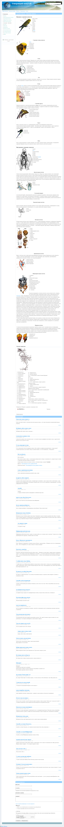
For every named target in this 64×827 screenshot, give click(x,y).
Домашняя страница (20, 792)
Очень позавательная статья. (23, 773)
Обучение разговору (7, 21)
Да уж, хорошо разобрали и (22, 505)
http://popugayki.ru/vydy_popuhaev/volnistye (34, 465)
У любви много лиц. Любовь (23, 561)
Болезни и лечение (12, 11)
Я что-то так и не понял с (22, 698)
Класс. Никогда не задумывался (24, 540)
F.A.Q (27, 11)
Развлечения (22, 11)
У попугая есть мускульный (23, 682)
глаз (30, 41)
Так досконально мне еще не (23, 614)
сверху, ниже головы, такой (24, 631)
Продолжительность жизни (8, 17)
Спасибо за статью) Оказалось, (23, 724)
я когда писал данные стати (23, 436)
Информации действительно (23, 531)
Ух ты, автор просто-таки (22, 445)
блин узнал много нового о (22, 419)
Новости (17, 11)
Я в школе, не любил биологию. (24, 571)
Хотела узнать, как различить (23, 638)
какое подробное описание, (23, 690)
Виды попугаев (5, 11)
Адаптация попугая (7, 18)
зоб (33, 150)
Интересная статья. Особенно (23, 513)
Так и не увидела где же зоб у (23, 623)
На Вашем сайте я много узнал (23, 428)
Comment (18, 796)
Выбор (5, 15)
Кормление (6, 27)
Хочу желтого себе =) (21, 748)
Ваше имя (18, 784)
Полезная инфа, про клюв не (23, 597)
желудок (39, 156)
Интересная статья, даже (22, 716)
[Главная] (7, 8)
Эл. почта (17, 788)
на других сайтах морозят (22, 478)
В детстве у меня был (21, 549)
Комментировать (20, 414)
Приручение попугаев (8, 20)
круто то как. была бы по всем (23, 497)
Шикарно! (18, 663)
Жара (5, 34)
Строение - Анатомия (7, 22)
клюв (22, 85)
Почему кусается (7, 28)
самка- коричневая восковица (25, 470)
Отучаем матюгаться (7, 30)
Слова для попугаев (7, 31)
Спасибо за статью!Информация (24, 731)
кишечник (18, 295)
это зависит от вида (22, 523)
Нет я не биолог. (22, 454)
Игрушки (5, 25)
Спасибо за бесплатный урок (23, 580)
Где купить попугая (7, 32)
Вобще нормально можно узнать (24, 647)
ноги (34, 30)
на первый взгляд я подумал (23, 589)
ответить (59, 425)
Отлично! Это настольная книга (24, 764)
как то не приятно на (21, 605)
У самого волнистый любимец (23, 756)
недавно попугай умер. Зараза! (23, 739)
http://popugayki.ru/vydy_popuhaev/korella (29, 463)
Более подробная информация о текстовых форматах (25, 803)
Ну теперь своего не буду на (23, 655)
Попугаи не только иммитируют (24, 707)
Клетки (5, 24)
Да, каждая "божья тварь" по (23, 674)
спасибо (20, 488)
